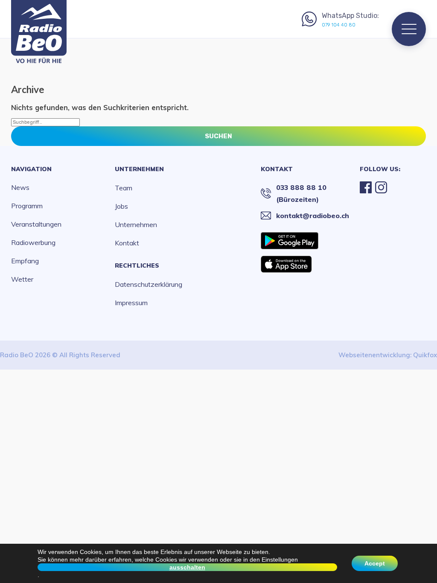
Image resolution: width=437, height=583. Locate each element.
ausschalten (187, 567)
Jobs (121, 206)
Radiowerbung (33, 242)
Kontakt (127, 243)
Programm (27, 205)
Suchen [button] (218, 136)
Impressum (131, 302)
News (20, 187)
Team (123, 188)
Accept (374, 563)
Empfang (25, 261)
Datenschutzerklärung (148, 284)
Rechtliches (137, 265)
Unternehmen (139, 169)
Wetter (22, 279)
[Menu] (409, 29)
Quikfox (425, 355)
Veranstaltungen (36, 224)
